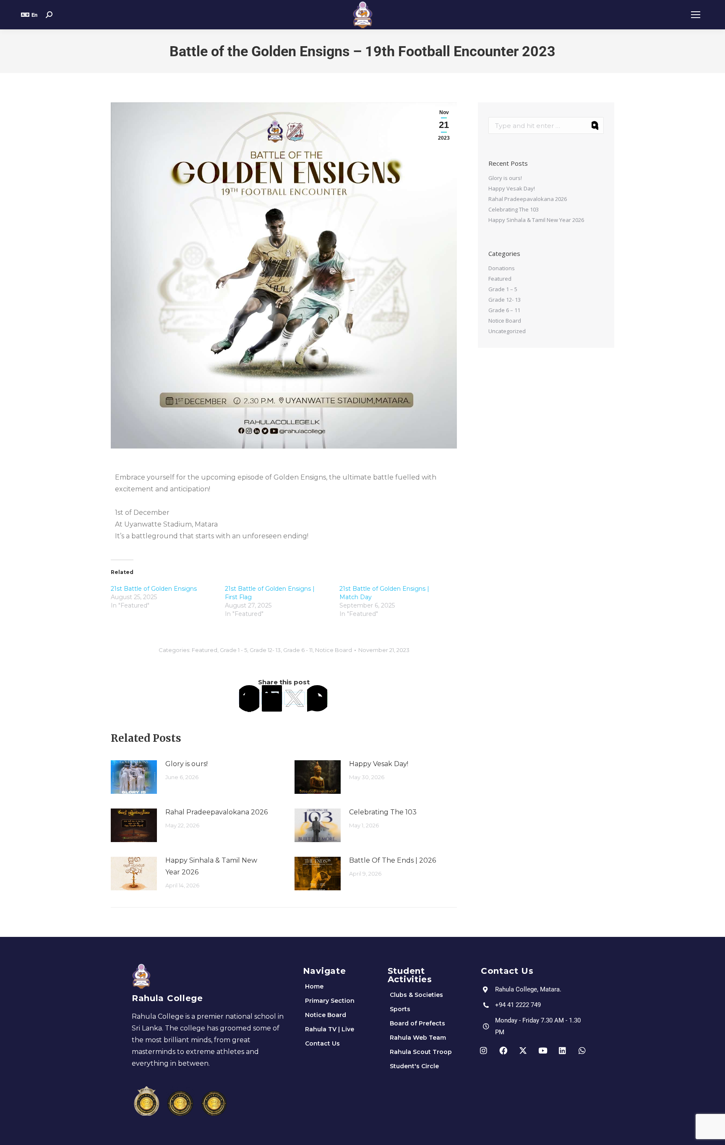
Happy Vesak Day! (378, 764)
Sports (400, 1009)
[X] (294, 698)
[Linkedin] (563, 1050)
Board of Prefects (417, 1023)
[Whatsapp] (582, 1050)
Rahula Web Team (418, 1037)
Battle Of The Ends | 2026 (392, 860)
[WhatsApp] (317, 698)
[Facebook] (249, 698)
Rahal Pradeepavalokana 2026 (216, 812)
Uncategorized (507, 331)
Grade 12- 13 (265, 650)
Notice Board (333, 650)
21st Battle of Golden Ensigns (154, 588)
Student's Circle (414, 1066)
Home (314, 986)
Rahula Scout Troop (421, 1052)
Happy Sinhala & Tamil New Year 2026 (211, 866)
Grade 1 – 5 (502, 289)
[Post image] (134, 777)
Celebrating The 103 (383, 812)
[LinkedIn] (271, 698)
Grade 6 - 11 (298, 650)
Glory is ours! (186, 764)
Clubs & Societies (416, 995)
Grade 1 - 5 (233, 650)
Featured (204, 650)
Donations (501, 268)
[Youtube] (543, 1050)
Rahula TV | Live (329, 1029)
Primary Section (330, 1000)
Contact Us (322, 1043)
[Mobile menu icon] (695, 14)
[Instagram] (484, 1050)
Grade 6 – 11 (504, 310)
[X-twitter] (523, 1050)
